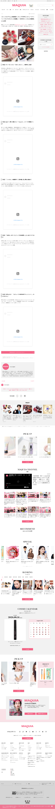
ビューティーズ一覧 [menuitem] (4, 757)
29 (48, 634)
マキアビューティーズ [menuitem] (26, 9)
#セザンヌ (51, 32)
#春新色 (10, 390)
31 (33, 636)
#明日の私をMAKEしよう (46, 19)
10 (33, 630)
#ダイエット (41, 32)
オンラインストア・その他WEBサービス (46, 784)
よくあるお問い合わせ (27, 797)
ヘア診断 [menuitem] (29, 750)
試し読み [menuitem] (12, 769)
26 (39, 634)
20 (42, 632)
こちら (36, 794)
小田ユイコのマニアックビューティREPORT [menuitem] (32, 760)
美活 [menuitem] (20, 9)
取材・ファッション (18, 783)
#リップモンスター (46, 32)
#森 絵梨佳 (41, 24)
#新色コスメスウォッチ (47, 26)
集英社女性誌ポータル (9, 797)
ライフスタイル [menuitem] (42, 9)
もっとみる (27, 521)
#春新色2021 (14, 390)
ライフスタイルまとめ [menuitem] (22, 757)
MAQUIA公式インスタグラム (20, 24)
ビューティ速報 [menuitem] (21, 750)
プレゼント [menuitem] (32, 9)
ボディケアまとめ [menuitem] (39, 747)
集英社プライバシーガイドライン (38, 797)
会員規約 (48, 797)
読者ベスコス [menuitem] (12, 757)
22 (48, 632)
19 (39, 632)
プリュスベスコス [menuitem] (12, 762)
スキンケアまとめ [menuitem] (4, 747)
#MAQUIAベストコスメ (45, 21)
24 (33, 634)
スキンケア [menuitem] (3, 9)
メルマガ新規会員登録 (27, 738)
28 (45, 634)
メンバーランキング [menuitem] (4, 760)
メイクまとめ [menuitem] (12, 747)
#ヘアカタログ (49, 29)
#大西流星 (45, 24)
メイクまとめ (9, 426)
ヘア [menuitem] (13, 9)
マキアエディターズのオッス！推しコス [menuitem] (32, 756)
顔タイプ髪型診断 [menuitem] (47, 757)
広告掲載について (18, 797)
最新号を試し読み (30, 713)
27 (42, 634)
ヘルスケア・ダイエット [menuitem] (48, 747)
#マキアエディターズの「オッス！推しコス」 (45, 27)
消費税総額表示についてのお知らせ (27, 788)
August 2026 (40, 620)
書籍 (29, 783)
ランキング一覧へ (27, 599)
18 (36, 632)
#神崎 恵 (42, 26)
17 (33, 632)
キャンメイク (10, 641)
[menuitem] (5, 744)
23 (30, 634)
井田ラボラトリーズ (18, 641)
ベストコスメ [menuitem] (37, 9)
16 (30, 632)
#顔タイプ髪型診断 (43, 29)
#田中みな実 (49, 24)
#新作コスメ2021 (19, 390)
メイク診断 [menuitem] (11, 750)
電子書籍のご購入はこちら (42, 713)
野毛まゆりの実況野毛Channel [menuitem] (31, 762)
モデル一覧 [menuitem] (12, 773)
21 (45, 632)
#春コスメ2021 (24, 390)
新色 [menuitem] (10, 9)
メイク (2, 13)
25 (36, 634)
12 (39, 630)
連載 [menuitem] (47, 9)
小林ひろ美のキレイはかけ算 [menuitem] (32, 758)
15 (48, 630)
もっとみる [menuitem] (51, 9)
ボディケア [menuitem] (16, 9)
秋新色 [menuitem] (20, 747)
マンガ (2, 783)
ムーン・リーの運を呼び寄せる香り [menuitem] (40, 761)
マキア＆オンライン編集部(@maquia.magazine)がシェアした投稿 (18, 111)
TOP (2, 426)
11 (36, 630)
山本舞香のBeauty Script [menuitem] (31, 766)
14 (45, 630)
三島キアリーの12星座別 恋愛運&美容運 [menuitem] (41, 757)
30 (30, 636)
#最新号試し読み (45, 34)
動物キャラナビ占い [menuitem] (39, 759)
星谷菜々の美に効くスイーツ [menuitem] (32, 764)
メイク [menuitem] (7, 9)
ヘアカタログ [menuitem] (30, 747)
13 (42, 630)
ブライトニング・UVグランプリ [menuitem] (14, 760)
